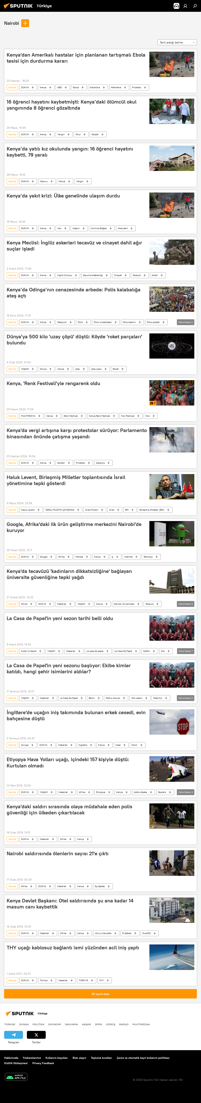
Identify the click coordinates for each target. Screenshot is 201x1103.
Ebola (76, 87)
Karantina (95, 87)
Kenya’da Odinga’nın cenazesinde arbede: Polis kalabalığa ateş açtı (74, 292)
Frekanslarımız (32, 1058)
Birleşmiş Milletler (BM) (152, 509)
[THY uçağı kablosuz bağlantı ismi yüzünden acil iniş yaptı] (171, 957)
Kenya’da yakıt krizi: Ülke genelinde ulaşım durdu (63, 196)
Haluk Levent (28, 509)
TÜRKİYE (83, 980)
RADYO (124, 1024)
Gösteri (61, 462)
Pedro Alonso (113, 697)
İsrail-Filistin (91, 509)
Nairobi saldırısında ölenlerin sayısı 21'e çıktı (58, 853)
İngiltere (83, 744)
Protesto (136, 87)
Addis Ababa (140, 792)
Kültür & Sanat (28, 651)
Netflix (146, 651)
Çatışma (100, 462)
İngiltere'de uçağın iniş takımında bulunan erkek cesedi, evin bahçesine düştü (76, 715)
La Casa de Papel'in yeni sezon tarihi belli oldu (60, 618)
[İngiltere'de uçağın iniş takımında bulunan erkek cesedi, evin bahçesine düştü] (171, 722)
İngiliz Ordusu (64, 275)
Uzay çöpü (96, 368)
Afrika (61, 556)
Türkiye (44, 980)
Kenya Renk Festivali (99, 415)
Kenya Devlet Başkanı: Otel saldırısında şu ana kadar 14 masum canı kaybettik (70, 903)
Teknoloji (148, 556)
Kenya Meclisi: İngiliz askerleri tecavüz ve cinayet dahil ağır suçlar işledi (74, 246)
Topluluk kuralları (101, 1058)
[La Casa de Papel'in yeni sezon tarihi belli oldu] (171, 628)
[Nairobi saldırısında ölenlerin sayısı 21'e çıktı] (171, 863)
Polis (80, 322)
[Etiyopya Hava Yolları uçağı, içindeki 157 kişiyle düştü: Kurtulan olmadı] (171, 769)
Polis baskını (129, 322)
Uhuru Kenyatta (103, 933)
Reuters (162, 792)
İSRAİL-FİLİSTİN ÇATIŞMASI (60, 509)
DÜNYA (25, 87)
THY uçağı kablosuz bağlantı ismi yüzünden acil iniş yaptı (73, 947)
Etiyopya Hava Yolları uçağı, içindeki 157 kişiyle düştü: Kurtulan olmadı (68, 762)
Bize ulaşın (79, 1058)
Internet (128, 556)
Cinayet (118, 275)
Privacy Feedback (43, 1063)
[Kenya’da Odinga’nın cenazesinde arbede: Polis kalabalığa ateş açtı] (171, 299)
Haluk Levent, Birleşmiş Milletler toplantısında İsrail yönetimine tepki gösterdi (66, 480)
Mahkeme (116, 87)
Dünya (43, 368)
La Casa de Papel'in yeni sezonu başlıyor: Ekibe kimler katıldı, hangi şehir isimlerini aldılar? (69, 668)
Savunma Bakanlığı (93, 275)
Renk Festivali (71, 415)
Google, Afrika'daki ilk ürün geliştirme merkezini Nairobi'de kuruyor (74, 527)
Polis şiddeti (153, 322)
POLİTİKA (38, 1024)
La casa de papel (94, 651)
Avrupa (24, 744)
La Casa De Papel (123, 651)
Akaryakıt (123, 228)
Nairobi (11, 23)
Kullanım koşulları (57, 1058)
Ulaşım (76, 228)
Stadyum (62, 322)
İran (59, 228)
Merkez (79, 556)
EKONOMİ (54, 1024)
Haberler (61, 603)
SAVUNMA (71, 1024)
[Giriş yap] (185, 6)
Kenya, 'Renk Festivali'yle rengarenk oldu (53, 383)
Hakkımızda (11, 1058)
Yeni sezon (136, 697)
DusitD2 (146, 933)
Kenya (43, 87)
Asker (155, 275)
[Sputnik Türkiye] (19, 9)
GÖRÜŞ (110, 1024)
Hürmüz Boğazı (99, 228)
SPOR (98, 1024)
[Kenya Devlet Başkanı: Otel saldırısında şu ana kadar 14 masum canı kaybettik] (171, 910)
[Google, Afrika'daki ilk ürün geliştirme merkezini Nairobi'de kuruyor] (171, 533)
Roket (116, 368)
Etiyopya (100, 792)
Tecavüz (137, 275)
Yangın (61, 134)
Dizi (163, 651)
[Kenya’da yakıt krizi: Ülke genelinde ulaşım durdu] (171, 205)
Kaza (118, 744)
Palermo (157, 697)
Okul (78, 134)
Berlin (92, 697)
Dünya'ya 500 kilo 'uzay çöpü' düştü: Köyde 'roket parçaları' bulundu (74, 339)
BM (127, 509)
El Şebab (126, 933)
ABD (59, 87)
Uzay (77, 368)
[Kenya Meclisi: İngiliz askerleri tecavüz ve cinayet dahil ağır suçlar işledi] (171, 252)
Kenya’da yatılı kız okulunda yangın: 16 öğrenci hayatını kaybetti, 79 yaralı (70, 152)
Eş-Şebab (100, 886)
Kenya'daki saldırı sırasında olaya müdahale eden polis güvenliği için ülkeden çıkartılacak (69, 809)
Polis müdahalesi (103, 322)
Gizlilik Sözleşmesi (16, 1063)
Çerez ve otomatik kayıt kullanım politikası (143, 1058)
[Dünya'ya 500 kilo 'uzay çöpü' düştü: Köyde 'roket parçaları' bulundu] (171, 346)
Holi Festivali (127, 415)
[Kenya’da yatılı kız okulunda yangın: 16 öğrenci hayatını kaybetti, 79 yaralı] (171, 158)
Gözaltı (95, 134)
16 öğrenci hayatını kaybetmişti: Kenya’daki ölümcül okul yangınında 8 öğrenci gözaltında (71, 105)
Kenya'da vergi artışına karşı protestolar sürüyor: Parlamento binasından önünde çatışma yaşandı (77, 433)
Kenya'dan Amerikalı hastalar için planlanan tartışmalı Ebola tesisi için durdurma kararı (76, 58)
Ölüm (134, 744)
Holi (147, 415)
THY (101, 980)
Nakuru (44, 181)
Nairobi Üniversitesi (124, 603)
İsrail (111, 509)
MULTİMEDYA (28, 415)
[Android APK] (16, 1077)
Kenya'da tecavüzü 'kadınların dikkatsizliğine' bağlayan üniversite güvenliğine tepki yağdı (69, 574)
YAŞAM (25, 368)
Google (43, 556)
